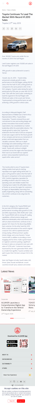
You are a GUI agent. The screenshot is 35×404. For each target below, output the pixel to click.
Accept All (21, 401)
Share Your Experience (10, 375)
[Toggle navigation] (3, 3)
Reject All (12, 401)
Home (4, 10)
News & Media (11, 10)
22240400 (19, 385)
